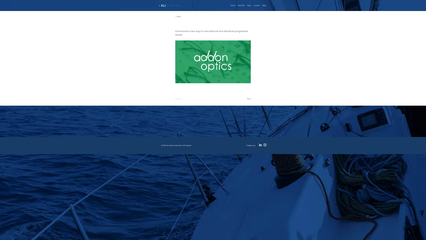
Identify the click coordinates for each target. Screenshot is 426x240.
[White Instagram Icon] (265, 145)
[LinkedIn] (260, 145)
